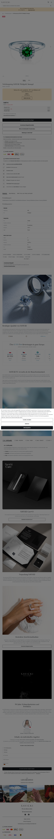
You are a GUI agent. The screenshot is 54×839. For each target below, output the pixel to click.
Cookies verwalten (27, 419)
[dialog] (27, 419)
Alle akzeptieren (27, 427)
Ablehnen (27, 423)
